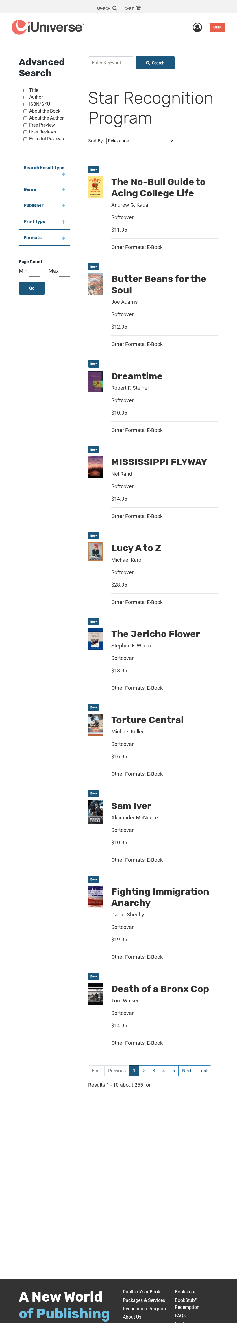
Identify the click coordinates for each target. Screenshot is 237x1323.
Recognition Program (144, 1308)
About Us (132, 1317)
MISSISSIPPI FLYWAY (159, 461)
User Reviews (42, 132)
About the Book (44, 111)
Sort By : (96, 141)
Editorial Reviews (46, 139)
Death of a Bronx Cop (160, 988)
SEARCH (104, 8)
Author (36, 97)
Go (31, 288)
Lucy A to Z (136, 547)
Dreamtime (136, 376)
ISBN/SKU (39, 104)
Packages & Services (144, 1300)
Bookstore (185, 1292)
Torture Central (147, 719)
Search (158, 63)
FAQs (180, 1315)
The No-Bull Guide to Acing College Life (158, 187)
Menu (217, 27)
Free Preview (42, 125)
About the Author (46, 118)
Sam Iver (131, 805)
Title (33, 90)
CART (130, 8)
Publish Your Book (141, 1292)
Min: (24, 271)
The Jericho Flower (155, 633)
